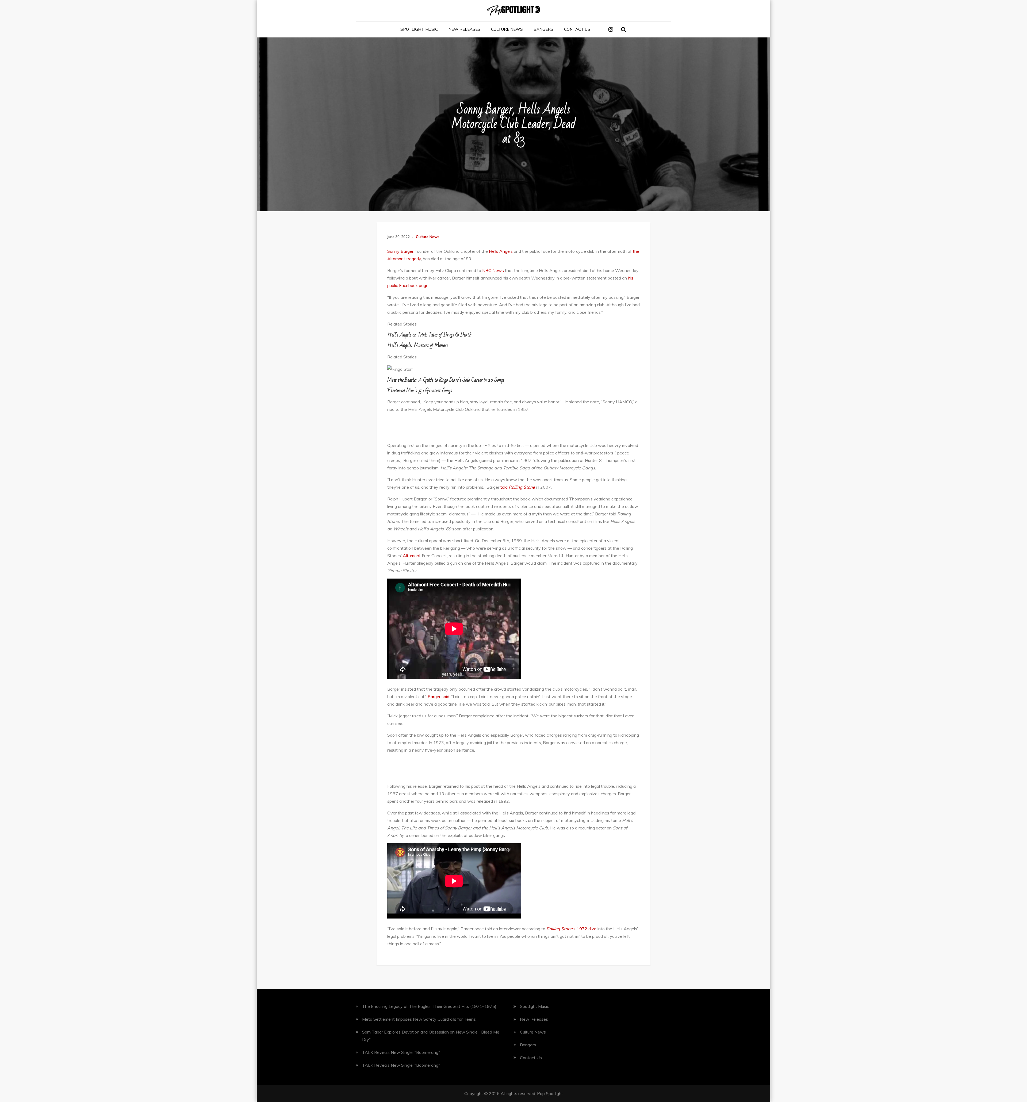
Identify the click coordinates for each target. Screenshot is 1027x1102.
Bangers (543, 29)
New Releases (464, 29)
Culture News (507, 29)
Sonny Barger (400, 251)
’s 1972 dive (571, 928)
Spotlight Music (419, 29)
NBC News (493, 270)
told (517, 487)
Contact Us (577, 29)
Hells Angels (501, 251)
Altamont (412, 555)
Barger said (438, 696)
